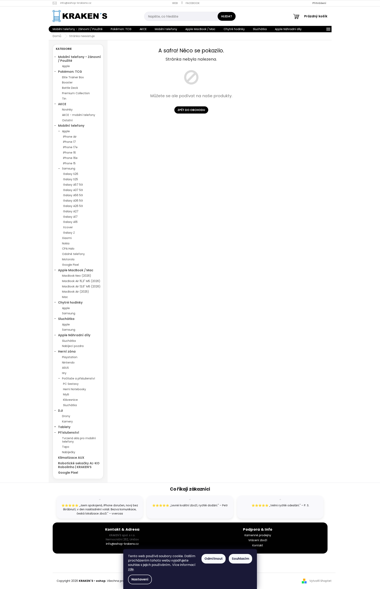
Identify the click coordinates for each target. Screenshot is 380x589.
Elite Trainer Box (73, 77)
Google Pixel (70, 265)
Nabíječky (68, 452)
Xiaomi (67, 238)
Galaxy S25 (70, 179)
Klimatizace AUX (71, 458)
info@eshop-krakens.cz (122, 544)
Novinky (67, 110)
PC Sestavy (71, 384)
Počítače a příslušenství (78, 378)
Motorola (68, 259)
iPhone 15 (69, 163)
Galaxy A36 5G (73, 201)
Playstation (69, 357)
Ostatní (67, 120)
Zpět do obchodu (191, 110)
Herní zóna (67, 351)
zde (131, 569)
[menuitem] (78, 29)
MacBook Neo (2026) (76, 276)
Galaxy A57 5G (73, 185)
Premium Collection (76, 93)
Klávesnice (70, 400)
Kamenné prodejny (258, 535)
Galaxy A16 (70, 222)
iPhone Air (70, 137)
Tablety (64, 427)
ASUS (65, 368)
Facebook (193, 3)
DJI (60, 411)
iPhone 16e (70, 158)
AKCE (62, 104)
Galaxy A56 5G (73, 195)
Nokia (65, 243)
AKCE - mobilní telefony (78, 115)
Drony (66, 416)
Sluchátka (66, 319)
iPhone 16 (69, 153)
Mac (65, 297)
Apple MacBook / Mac (75, 270)
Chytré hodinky (70, 302)
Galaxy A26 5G (73, 206)
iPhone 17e (70, 147)
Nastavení (139, 579)
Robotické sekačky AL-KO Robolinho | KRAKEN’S (79, 465)
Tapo (65, 447)
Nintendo (68, 363)
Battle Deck (70, 88)
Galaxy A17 (70, 217)
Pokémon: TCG (70, 72)
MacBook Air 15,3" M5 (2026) (81, 281)
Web (175, 3)
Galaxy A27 (70, 211)
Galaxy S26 (70, 174)
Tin (64, 99)
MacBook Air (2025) (75, 292)
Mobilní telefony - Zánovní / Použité (79, 59)
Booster (67, 82)
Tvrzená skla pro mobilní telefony (79, 440)
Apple (66, 66)
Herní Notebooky (74, 389)
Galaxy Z (69, 233)
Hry (64, 373)
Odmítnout (213, 558)
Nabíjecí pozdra (73, 346)
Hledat (226, 16)
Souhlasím (240, 558)
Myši (66, 394)
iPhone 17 (69, 142)
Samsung (68, 169)
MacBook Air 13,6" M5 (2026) (81, 286)
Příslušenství (68, 432)
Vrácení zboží (257, 540)
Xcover (68, 227)
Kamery (67, 421)
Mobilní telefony (71, 125)
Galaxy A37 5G (73, 190)
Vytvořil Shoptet (320, 581)
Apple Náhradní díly (74, 335)
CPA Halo (68, 249)
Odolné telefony (73, 254)
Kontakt (257, 545)
